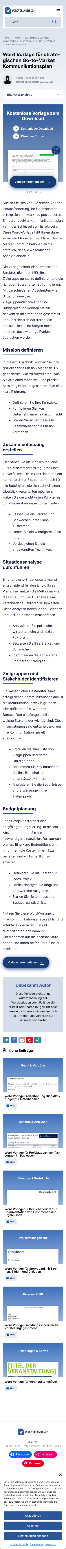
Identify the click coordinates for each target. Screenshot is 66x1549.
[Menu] (58, 10)
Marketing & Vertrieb (37, 37)
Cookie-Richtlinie (19, 1544)
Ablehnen (33, 1525)
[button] (60, 1475)
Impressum (50, 1544)
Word (17, 37)
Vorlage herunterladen (30, 181)
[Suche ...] (54, 21)
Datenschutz (36, 1544)
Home (6, 37)
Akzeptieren (33, 1515)
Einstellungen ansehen (33, 1536)
